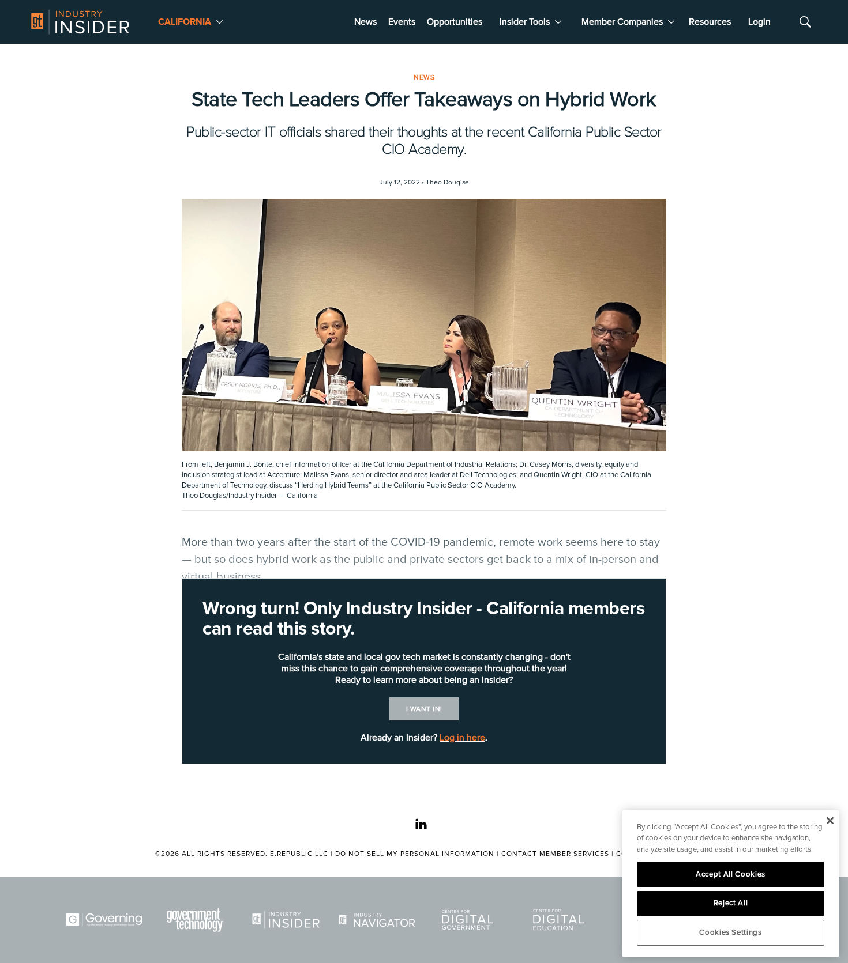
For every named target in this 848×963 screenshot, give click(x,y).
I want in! (424, 709)
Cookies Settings (730, 932)
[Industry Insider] (288, 919)
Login (759, 22)
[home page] (80, 22)
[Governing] (106, 919)
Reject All (731, 903)
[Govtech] (197, 919)
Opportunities (454, 22)
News (365, 22)
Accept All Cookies (731, 874)
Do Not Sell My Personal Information (414, 853)
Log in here (462, 737)
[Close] (830, 820)
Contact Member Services (555, 853)
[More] (219, 22)
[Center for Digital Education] (561, 919)
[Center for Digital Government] (469, 919)
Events (401, 22)
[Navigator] (379, 919)
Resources (710, 22)
